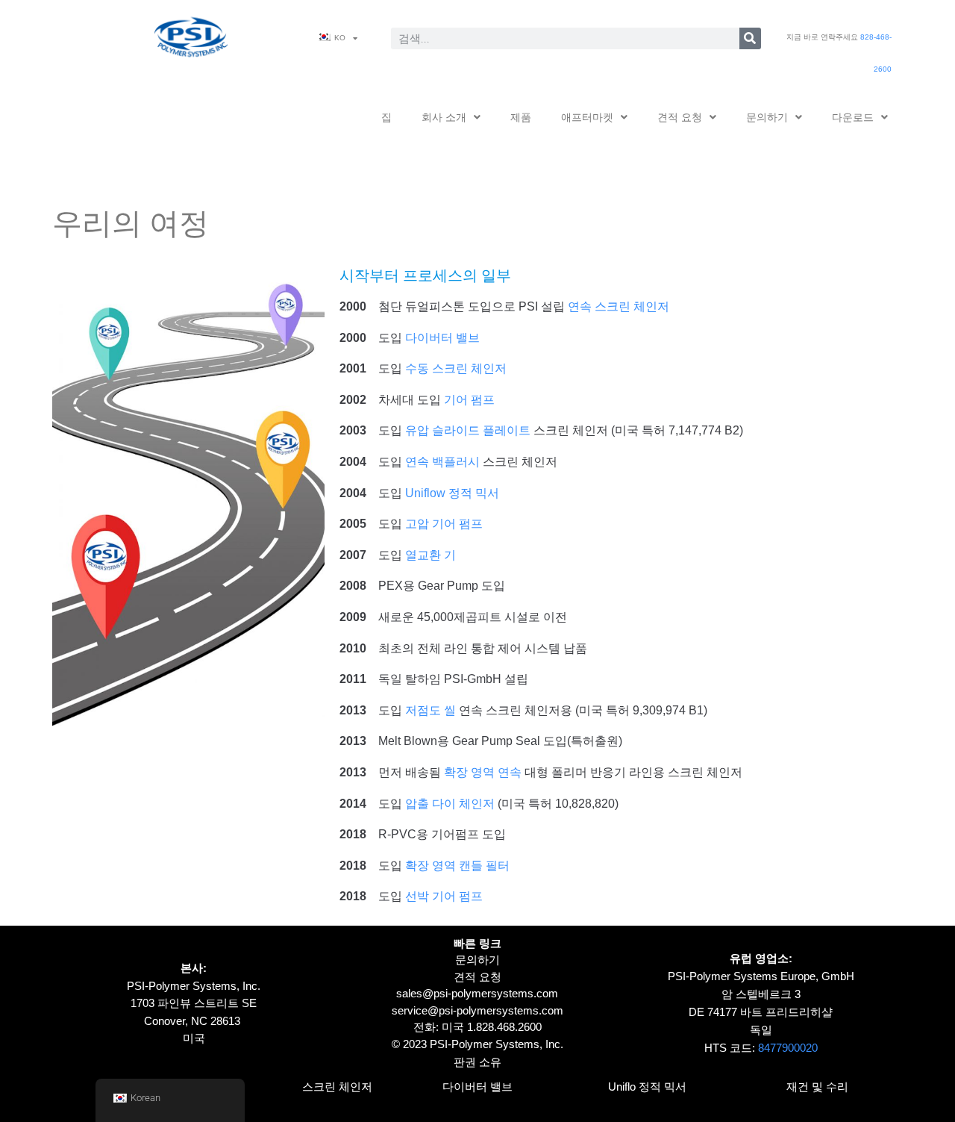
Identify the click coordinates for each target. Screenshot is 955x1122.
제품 (520, 117)
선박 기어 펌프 (444, 896)
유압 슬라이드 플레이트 (467, 430)
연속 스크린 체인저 (618, 306)
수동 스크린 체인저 (456, 368)
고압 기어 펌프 (444, 523)
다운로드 (853, 117)
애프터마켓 (587, 117)
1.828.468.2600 (504, 1026)
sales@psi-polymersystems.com (477, 993)
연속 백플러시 (442, 461)
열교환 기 (430, 555)
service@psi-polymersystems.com (477, 1010)
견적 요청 (679, 117)
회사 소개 (444, 117)
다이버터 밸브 (442, 337)
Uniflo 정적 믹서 (647, 1086)
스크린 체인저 (337, 1086)
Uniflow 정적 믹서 (452, 493)
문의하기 (767, 117)
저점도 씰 (430, 710)
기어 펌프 (469, 399)
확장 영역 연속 (483, 772)
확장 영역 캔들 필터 (457, 865)
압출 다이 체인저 (450, 803)
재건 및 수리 (817, 1086)
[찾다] (750, 38)
